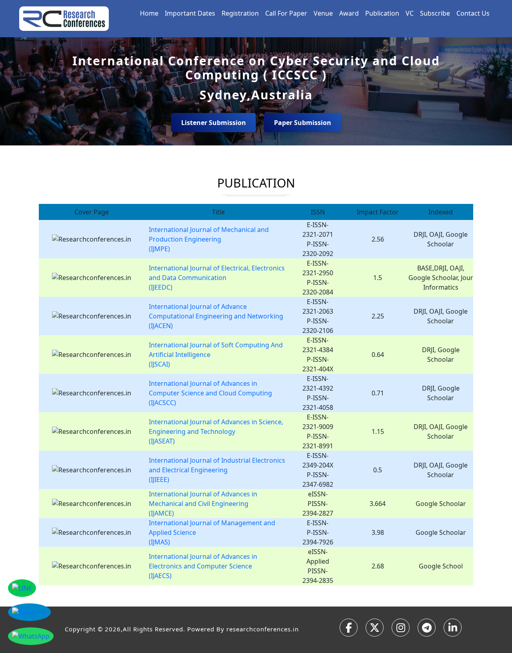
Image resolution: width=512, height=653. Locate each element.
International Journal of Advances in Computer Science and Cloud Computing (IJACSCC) (210, 393)
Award (349, 13)
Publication (382, 13)
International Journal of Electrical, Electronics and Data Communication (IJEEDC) (217, 278)
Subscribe (435, 13)
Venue (323, 13)
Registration (240, 13)
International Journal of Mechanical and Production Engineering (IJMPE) (209, 239)
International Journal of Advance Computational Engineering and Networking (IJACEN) (216, 316)
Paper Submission (302, 122)
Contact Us (473, 13)
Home (149, 13)
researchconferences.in (262, 629)
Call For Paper (286, 13)
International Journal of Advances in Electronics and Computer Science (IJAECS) (203, 566)
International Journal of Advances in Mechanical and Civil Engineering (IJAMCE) (203, 504)
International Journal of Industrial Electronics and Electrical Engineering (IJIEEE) (217, 470)
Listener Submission (213, 122)
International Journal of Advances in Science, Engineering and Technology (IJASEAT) (216, 431)
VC (410, 13)
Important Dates (190, 13)
